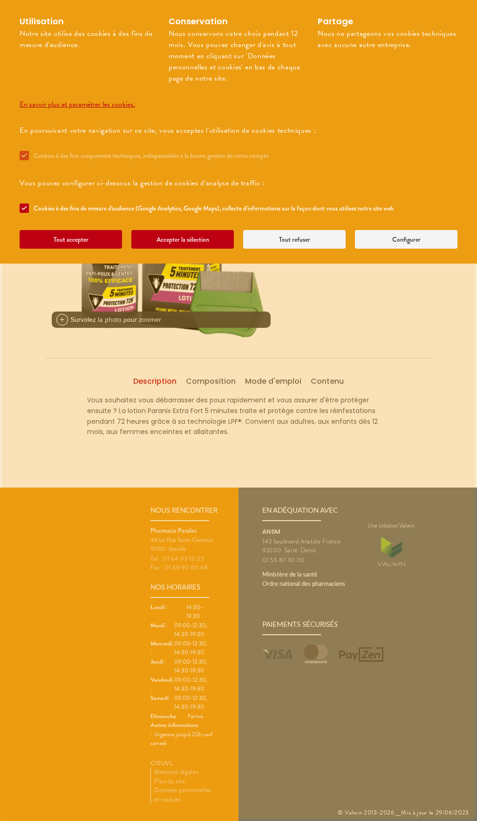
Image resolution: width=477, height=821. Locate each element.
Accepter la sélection (183, 239)
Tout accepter (71, 239)
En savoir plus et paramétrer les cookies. (77, 104)
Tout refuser (294, 239)
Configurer (406, 239)
